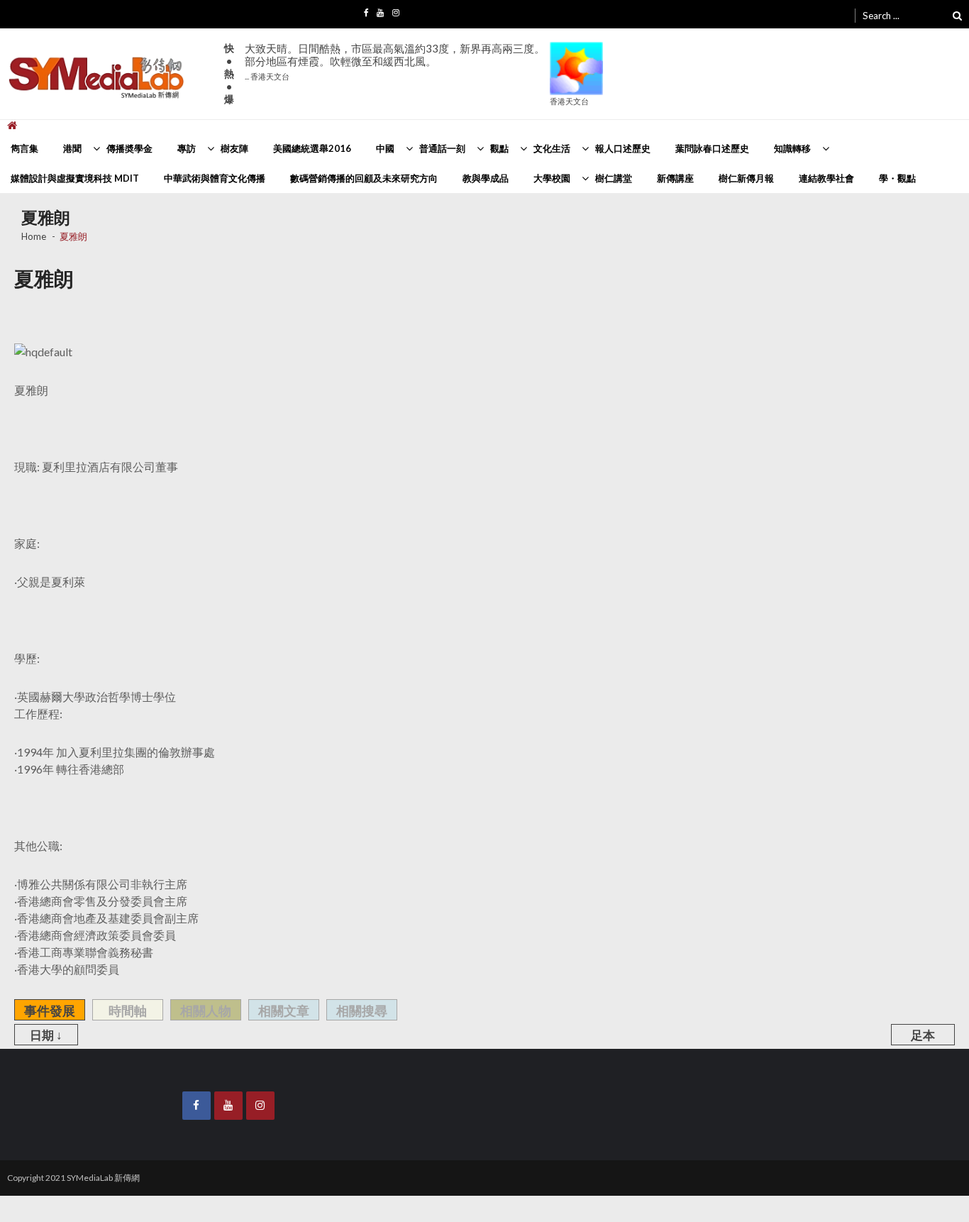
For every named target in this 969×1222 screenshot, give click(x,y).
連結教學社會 (826, 178)
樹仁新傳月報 (746, 178)
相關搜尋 (361, 1010)
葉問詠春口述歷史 (712, 148)
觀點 (499, 148)
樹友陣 (234, 148)
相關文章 (283, 1010)
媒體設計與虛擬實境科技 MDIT (75, 178)
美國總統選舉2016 (312, 148)
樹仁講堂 (613, 178)
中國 (385, 148)
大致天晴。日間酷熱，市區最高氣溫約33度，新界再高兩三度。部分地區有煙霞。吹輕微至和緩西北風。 (395, 61)
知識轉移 (792, 148)
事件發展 (49, 1010)
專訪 (186, 148)
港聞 (72, 148)
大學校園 (551, 178)
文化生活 (551, 148)
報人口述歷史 (622, 148)
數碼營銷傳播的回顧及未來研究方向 (364, 178)
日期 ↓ (46, 1035)
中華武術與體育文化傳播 (214, 178)
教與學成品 (486, 178)
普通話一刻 (442, 148)
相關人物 (205, 1010)
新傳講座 (675, 178)
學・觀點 (897, 178)
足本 (923, 1035)
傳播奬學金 (129, 148)
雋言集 (24, 148)
